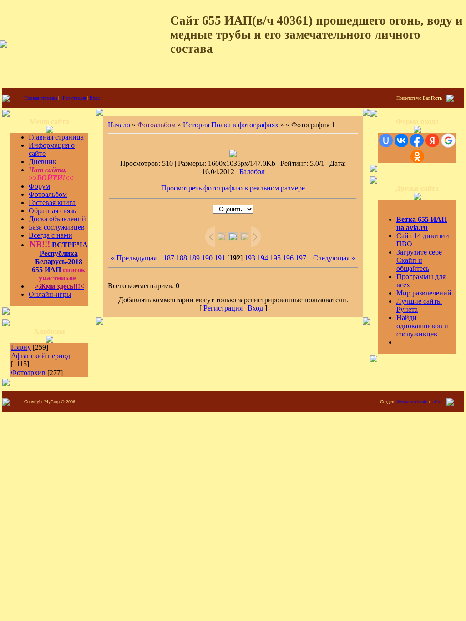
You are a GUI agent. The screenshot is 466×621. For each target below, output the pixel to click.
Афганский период (40, 356)
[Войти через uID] (386, 140)
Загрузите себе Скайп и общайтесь (419, 260)
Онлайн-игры (50, 294)
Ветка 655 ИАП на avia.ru (421, 223)
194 (262, 258)
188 (181, 258)
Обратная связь (52, 211)
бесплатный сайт (412, 401)
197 (300, 258)
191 (219, 258)
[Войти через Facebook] (417, 140)
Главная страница (40, 97)
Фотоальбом (48, 194)
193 (249, 258)
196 (288, 258)
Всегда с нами (50, 235)
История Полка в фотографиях (231, 125)
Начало (119, 125)
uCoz (437, 401)
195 (275, 258)
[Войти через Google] (448, 140)
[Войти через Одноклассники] (417, 156)
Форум (39, 186)
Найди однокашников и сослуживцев (422, 326)
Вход (95, 97)
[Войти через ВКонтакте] (401, 140)
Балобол (252, 171)
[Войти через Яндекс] (432, 140)
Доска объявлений (57, 219)
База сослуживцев (57, 227)
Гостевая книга (52, 202)
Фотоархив (28, 372)
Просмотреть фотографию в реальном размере (233, 188)
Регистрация (74, 97)
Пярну (21, 347)
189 (194, 258)
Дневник (42, 161)
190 (207, 258)
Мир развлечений (423, 293)
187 (168, 258)
